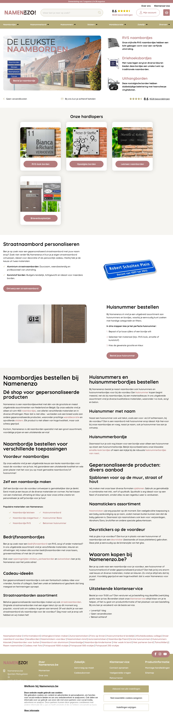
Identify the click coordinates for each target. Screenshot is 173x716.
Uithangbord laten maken (54, 635)
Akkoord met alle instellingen (126, 689)
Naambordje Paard (119, 639)
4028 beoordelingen (122, 14)
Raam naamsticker (13, 645)
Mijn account (149, 12)
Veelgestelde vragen (120, 673)
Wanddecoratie (116, 24)
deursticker (117, 539)
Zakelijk (141, 24)
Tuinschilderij (161, 642)
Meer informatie (31, 710)
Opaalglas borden (86, 164)
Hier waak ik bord (122, 642)
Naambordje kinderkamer (98, 642)
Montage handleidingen (157, 668)
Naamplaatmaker (12, 635)
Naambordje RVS (22, 523)
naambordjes (29, 410)
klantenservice (138, 598)
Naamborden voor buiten (26, 642)
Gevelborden (32, 639)
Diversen (163, 24)
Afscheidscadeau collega (148, 635)
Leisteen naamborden (132, 164)
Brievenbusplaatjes (41, 218)
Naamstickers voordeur (53, 639)
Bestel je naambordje (24, 80)
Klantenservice (162, 5)
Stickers (91, 24)
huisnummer (142, 392)
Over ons (146, 5)
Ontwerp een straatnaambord (22, 288)
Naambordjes (9, 24)
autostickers (64, 558)
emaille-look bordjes (99, 450)
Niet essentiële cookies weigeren (126, 698)
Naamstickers (96, 510)
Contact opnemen (119, 668)
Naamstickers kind (77, 639)
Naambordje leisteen (24, 512)
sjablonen (139, 488)
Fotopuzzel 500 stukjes (82, 645)
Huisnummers (67, 24)
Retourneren (116, 678)
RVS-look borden (40, 164)
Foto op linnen (97, 635)
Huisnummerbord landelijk (120, 635)
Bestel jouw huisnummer (122, 355)
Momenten (44, 670)
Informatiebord (32, 635)
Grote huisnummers (140, 639)
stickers (19, 420)
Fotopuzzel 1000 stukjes (56, 645)
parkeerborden (46, 558)
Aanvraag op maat (84, 668)
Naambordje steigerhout (26, 518)
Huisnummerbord (38, 24)
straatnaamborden (71, 602)
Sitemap (149, 673)
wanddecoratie (71, 417)
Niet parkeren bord (143, 642)
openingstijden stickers (25, 558)
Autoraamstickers (79, 635)
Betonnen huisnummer (54, 523)
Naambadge (76, 642)
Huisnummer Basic (52, 518)
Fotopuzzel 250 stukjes (107, 645)
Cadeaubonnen (82, 673)
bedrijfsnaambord (37, 543)
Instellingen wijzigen (126, 707)
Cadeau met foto (33, 645)
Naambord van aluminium (54, 642)
